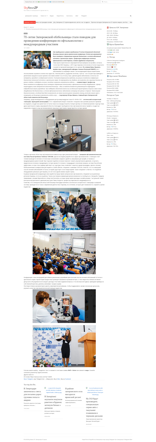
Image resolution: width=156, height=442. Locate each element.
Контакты (69, 16)
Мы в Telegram (28, 379)
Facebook (68, 379)
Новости (43, 16)
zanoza (25, 33)
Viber (58, 379)
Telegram (84, 16)
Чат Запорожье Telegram (122, 439)
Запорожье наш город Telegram (105, 439)
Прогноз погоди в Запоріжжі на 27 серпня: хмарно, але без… (74, 22)
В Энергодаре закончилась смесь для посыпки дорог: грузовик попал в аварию (33, 394)
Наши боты (60, 16)
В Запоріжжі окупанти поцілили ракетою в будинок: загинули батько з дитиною (53, 402)
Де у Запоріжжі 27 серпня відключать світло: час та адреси (36, 22)
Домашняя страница (31, 16)
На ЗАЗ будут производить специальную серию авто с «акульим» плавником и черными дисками (94, 407)
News (31, 7)
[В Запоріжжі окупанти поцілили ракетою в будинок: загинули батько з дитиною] (54, 388)
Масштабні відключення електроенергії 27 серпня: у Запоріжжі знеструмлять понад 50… (122, 22)
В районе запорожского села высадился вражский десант (73, 392)
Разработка (92, 439)
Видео (52, 16)
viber (76, 16)
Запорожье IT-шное (41, 439)
